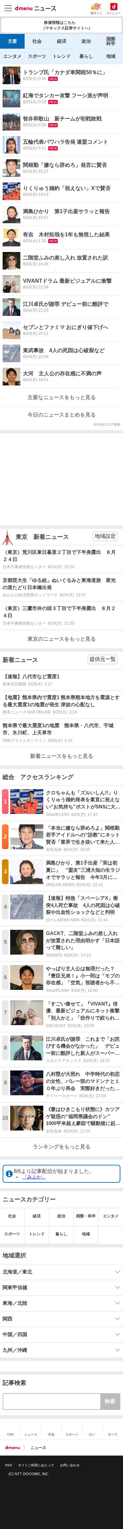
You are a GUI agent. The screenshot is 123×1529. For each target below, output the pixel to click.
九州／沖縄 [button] (15, 1350)
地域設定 (105, 536)
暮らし (86, 56)
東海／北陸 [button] (15, 1303)
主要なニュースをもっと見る (62, 397)
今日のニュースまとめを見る (62, 414)
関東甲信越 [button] (15, 1287)
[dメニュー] (12, 1448)
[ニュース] (35, 8)
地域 (110, 56)
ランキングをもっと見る (62, 1146)
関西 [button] (7, 1318)
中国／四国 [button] (15, 1334)
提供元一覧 (103, 659)
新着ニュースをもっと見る (61, 756)
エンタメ (12, 56)
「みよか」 (34, 1176)
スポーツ (37, 56)
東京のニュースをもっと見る (62, 639)
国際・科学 (86, 1216)
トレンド (61, 56)
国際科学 (110, 41)
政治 (86, 41)
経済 (61, 41)
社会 (37, 41)
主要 (12, 41)
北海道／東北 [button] (17, 1271)
